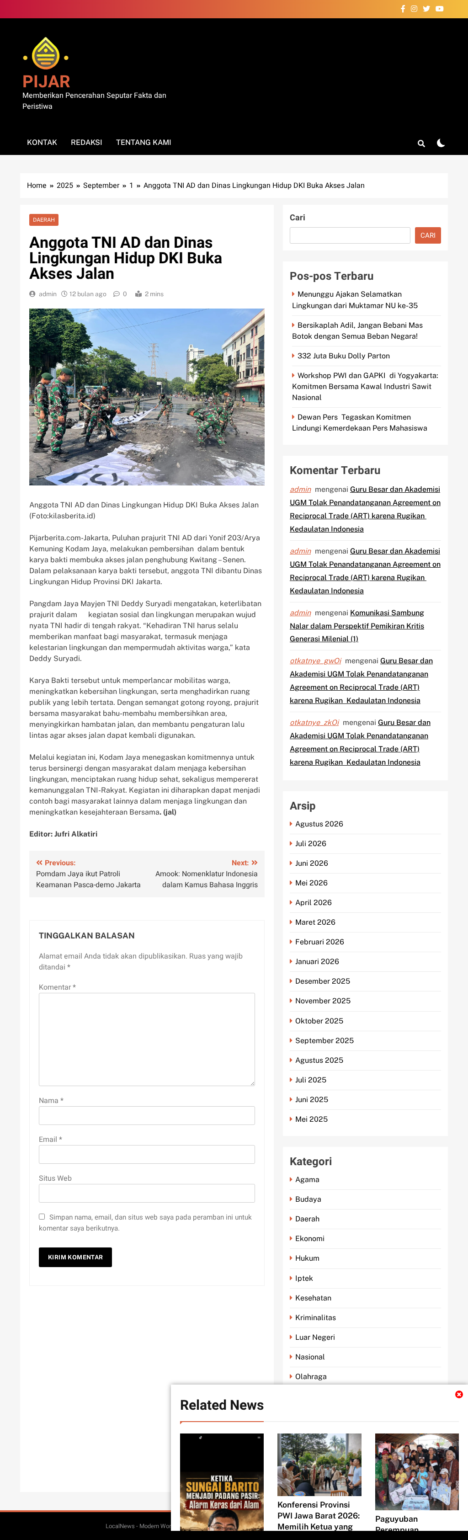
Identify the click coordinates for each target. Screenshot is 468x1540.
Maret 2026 (315, 922)
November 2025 (323, 1000)
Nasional (310, 1357)
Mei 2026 (311, 883)
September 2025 (324, 1040)
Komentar (57, 987)
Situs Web (55, 1178)
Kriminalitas (315, 1317)
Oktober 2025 (319, 1021)
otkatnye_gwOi (315, 660)
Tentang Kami (143, 142)
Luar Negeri (315, 1337)
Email (50, 1139)
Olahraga (311, 1376)
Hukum (307, 1258)
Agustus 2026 (319, 824)
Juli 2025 (310, 1080)
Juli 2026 (310, 843)
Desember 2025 (322, 981)
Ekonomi (309, 1238)
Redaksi (86, 142)
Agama (307, 1179)
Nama (51, 1100)
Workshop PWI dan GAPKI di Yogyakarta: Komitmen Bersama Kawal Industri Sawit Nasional (365, 386)
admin (48, 294)
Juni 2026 (311, 863)
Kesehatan (313, 1298)
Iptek (304, 1278)
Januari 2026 (317, 961)
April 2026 (313, 902)
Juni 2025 (311, 1099)
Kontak (42, 142)
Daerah (44, 220)
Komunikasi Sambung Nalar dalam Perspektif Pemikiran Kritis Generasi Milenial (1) (357, 626)
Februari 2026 (319, 942)
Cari (297, 218)
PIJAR (46, 82)
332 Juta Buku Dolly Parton (344, 356)
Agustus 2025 (319, 1060)
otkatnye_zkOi (314, 722)
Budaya (308, 1199)
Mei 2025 (311, 1119)
